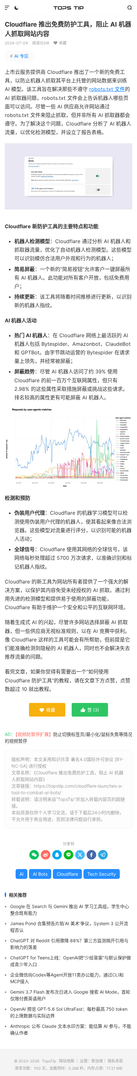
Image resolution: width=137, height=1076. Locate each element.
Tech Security (101, 874)
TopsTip (68, 8)
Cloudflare (67, 874)
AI (21, 874)
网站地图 (66, 1061)
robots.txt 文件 (107, 89)
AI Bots (40, 874)
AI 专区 (19, 56)
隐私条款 (115, 1061)
